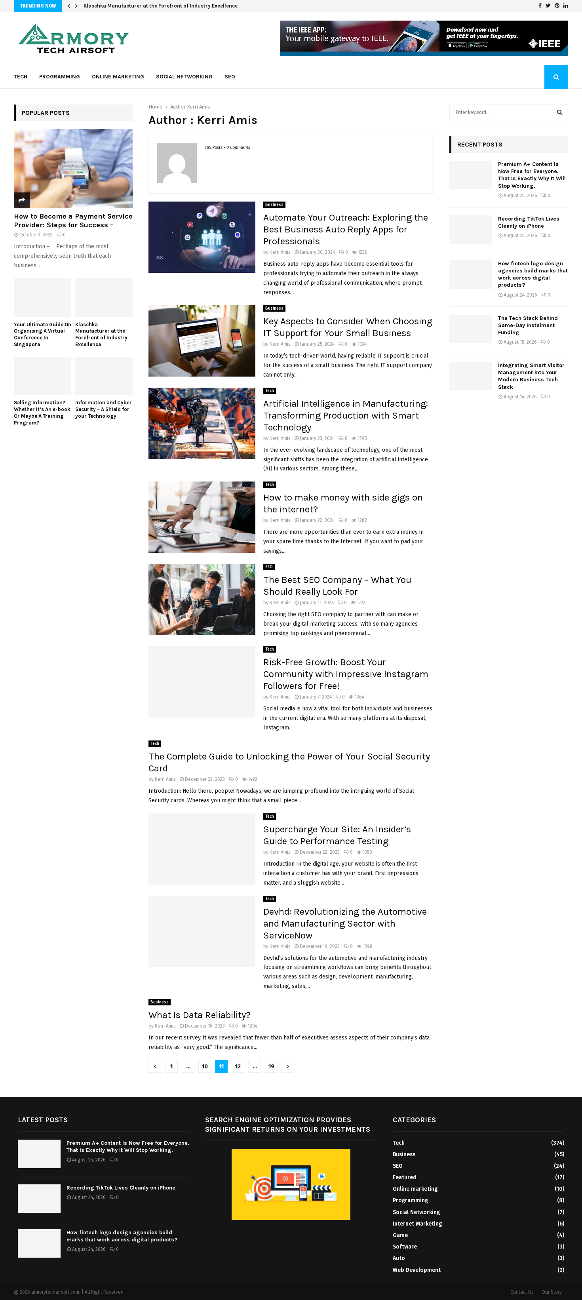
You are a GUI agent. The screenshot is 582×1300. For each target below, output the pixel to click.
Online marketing (118, 76)
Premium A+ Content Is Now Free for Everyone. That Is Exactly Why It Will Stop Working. (532, 175)
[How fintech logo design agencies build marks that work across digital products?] (470, 274)
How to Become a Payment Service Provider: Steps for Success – (73, 220)
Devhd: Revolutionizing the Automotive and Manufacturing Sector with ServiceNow (345, 923)
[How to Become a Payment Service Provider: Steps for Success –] (73, 168)
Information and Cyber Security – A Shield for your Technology (103, 409)
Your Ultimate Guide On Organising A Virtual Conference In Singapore (42, 334)
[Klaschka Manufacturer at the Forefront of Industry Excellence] (104, 297)
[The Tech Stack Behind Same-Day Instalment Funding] (470, 329)
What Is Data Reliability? (199, 1014)
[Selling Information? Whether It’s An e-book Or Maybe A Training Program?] (42, 376)
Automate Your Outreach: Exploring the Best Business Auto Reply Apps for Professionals (345, 229)
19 (271, 1066)
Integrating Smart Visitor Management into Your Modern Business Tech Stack (531, 376)
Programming (59, 76)
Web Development (417, 1270)
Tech (20, 76)
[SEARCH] (559, 112)
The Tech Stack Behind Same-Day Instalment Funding (528, 325)
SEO (229, 76)
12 (238, 1066)
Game (400, 1235)
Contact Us (522, 1292)
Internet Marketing (417, 1223)
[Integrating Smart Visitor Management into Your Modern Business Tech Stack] (470, 376)
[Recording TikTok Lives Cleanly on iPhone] (470, 229)
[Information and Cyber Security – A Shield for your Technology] (104, 376)
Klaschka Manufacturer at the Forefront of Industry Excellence (161, 6)
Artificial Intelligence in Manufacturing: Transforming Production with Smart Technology (345, 415)
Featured (405, 1177)
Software (405, 1246)
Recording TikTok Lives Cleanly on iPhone (528, 222)
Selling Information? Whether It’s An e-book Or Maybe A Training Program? (42, 412)
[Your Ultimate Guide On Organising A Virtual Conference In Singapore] (42, 297)
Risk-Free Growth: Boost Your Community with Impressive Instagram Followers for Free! (345, 674)
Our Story (552, 1292)
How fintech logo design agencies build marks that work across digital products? (533, 274)
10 (205, 1066)
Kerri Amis (198, 107)
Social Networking (184, 76)
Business (274, 204)
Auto (399, 1258)
